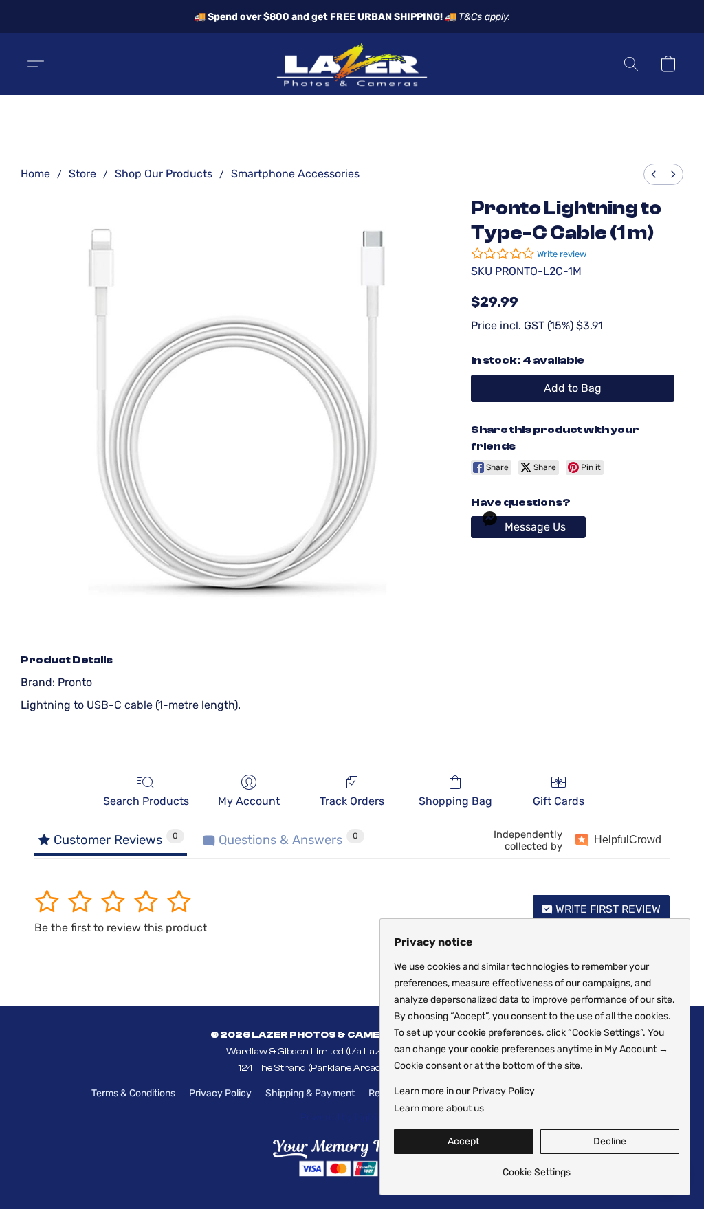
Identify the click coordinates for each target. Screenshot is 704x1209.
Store (82, 173)
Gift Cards (558, 801)
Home (35, 173)
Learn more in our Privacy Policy (464, 1091)
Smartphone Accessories (295, 173)
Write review (561, 254)
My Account (249, 801)
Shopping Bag (455, 801)
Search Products (146, 801)
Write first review (607, 909)
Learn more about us (439, 1108)
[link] (536, 1167)
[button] (352, 64)
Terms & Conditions (133, 1093)
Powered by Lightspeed (352, 1117)
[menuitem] (653, 174)
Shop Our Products (163, 173)
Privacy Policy (220, 1093)
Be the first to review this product (120, 927)
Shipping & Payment (310, 1093)
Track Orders (352, 801)
